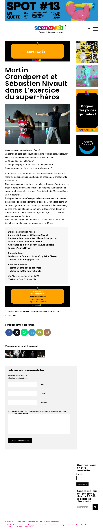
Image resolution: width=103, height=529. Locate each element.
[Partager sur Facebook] (9, 332)
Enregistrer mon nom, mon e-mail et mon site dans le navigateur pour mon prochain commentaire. (39, 412)
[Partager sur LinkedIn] (32, 332)
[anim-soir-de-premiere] (87, 155)
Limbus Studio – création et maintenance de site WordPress (37, 521)
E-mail (43, 393)
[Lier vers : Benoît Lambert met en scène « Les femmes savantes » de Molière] (9, 354)
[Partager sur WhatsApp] (24, 332)
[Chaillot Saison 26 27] (87, 86)
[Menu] (94, 28)
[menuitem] (88, 28)
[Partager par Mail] (39, 332)
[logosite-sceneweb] (51, 28)
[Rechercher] (88, 28)
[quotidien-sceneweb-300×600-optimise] (87, 131)
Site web (44, 402)
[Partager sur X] (16, 332)
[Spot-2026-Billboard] (51, 20)
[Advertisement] (87, 199)
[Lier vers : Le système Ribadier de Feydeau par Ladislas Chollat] (17, 354)
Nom (43, 384)
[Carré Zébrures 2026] (87, 62)
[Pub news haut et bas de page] (37, 60)
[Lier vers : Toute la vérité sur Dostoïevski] (25, 354)
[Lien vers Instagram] (47, 332)
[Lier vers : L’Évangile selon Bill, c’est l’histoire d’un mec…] (41, 354)
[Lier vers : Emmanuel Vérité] (33, 354)
